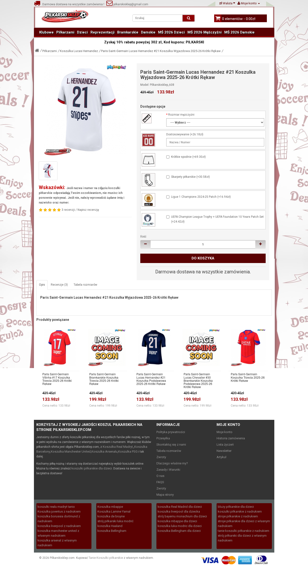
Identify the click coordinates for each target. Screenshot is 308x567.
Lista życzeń (225, 444)
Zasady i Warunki (168, 469)
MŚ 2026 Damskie (239, 32)
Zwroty (161, 457)
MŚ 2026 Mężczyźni (204, 32)
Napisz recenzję (88, 209)
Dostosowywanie (177, 134)
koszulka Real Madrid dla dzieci (180, 506)
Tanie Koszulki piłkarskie (106, 558)
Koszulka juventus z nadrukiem (59, 511)
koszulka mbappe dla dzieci (177, 521)
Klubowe (46, 32)
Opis (42, 284)
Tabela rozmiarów (85, 284)
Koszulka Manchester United (71, 451)
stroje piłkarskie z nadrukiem (238, 516)
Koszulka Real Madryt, (118, 446)
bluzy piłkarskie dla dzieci (236, 506)
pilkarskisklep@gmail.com (130, 4)
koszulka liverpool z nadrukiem (59, 526)
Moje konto (224, 432)
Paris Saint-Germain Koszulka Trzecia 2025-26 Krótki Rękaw (248, 377)
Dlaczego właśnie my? (172, 463)
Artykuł (221, 457)
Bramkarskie (127, 32)
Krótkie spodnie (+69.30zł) (188, 156)
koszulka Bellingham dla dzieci (179, 531)
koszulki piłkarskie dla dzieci (91, 468)
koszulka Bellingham (111, 531)
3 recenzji (68, 209)
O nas (160, 476)
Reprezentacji (102, 32)
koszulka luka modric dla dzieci (180, 526)
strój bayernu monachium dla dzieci (182, 516)
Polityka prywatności (170, 432)
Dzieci (82, 32)
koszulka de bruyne (111, 516)
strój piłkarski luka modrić (115, 521)
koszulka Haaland (109, 526)
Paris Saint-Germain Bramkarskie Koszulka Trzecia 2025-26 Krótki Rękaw (104, 378)
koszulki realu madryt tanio (56, 506)
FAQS (160, 482)
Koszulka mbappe (110, 506)
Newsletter (224, 451)
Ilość (143, 236)
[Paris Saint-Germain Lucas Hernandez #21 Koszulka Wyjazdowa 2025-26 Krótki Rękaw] (85, 110)
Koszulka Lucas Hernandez (79, 51)
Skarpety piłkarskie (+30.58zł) (190, 176)
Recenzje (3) (59, 284)
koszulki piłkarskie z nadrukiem (240, 511)
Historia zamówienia (231, 438)
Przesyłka (163, 438)
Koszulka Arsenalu (104, 451)
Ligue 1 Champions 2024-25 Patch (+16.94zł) (201, 196)
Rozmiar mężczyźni (181, 114)
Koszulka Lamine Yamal (113, 511)
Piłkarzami (65, 32)
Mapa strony (165, 494)
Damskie (148, 32)
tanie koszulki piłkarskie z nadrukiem (243, 531)
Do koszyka (203, 258)
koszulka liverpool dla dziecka (179, 511)
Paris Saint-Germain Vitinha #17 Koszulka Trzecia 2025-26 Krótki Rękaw (57, 378)
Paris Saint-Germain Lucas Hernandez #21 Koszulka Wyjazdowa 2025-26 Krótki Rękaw (161, 51)
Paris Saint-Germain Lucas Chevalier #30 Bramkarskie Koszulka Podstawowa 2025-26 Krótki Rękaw (198, 380)
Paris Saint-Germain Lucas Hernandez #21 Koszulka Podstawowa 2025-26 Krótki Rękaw (151, 378)
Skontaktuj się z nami (171, 444)
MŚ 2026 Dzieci (171, 32)
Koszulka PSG (128, 451)
